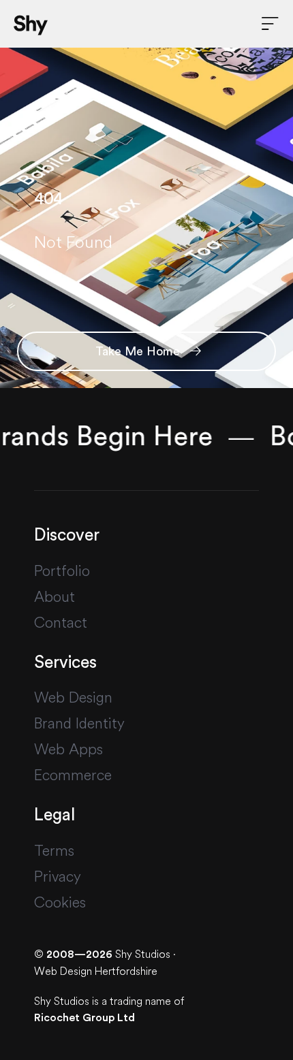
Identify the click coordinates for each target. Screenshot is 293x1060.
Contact (60, 622)
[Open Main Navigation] (270, 24)
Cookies (60, 902)
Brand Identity (79, 723)
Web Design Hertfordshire (95, 971)
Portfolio (62, 570)
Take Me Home (139, 351)
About (54, 596)
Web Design (73, 697)
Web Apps (68, 748)
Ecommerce (73, 774)
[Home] (31, 24)
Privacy (57, 876)
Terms (54, 850)
